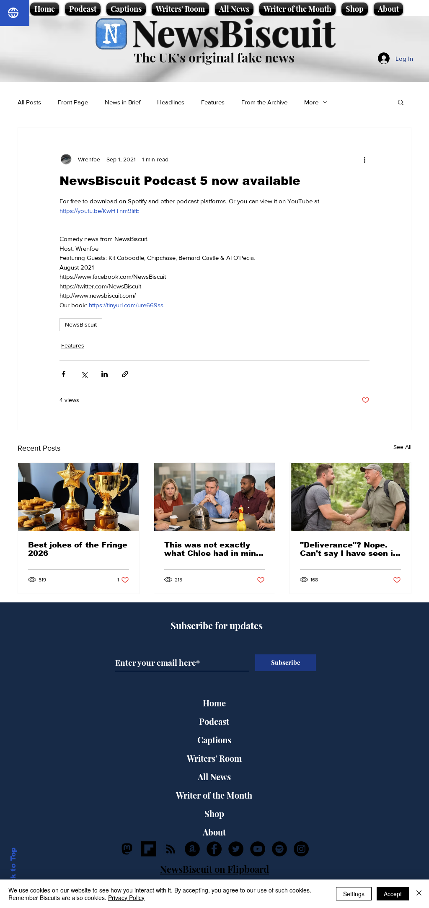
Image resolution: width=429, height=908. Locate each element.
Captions (214, 739)
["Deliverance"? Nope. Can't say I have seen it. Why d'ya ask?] (350, 497)
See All (402, 447)
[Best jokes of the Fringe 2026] (78, 497)
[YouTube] (257, 848)
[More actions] (364, 159)
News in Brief (122, 102)
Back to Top (13, 870)
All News (214, 776)
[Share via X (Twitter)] (84, 374)
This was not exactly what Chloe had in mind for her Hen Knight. (212, 549)
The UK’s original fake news (214, 57)
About (214, 832)
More (311, 102)
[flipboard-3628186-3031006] (148, 848)
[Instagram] (301, 848)
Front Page (73, 102)
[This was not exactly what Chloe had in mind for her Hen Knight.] (214, 497)
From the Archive (264, 102)
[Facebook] (214, 848)
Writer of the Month (214, 795)
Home (214, 702)
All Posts (29, 102)
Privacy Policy (126, 897)
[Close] (419, 893)
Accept (393, 894)
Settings (353, 894)
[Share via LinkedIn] (105, 374)
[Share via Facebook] (63, 374)
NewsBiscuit (233, 32)
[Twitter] (235, 848)
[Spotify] (279, 848)
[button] (401, 102)
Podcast (214, 721)
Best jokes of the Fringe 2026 (77, 549)
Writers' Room (214, 758)
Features (213, 102)
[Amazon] (192, 848)
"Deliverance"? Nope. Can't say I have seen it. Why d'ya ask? (349, 549)
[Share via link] (125, 374)
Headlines (170, 102)
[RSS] (170, 848)
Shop (214, 813)
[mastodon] (126, 848)
